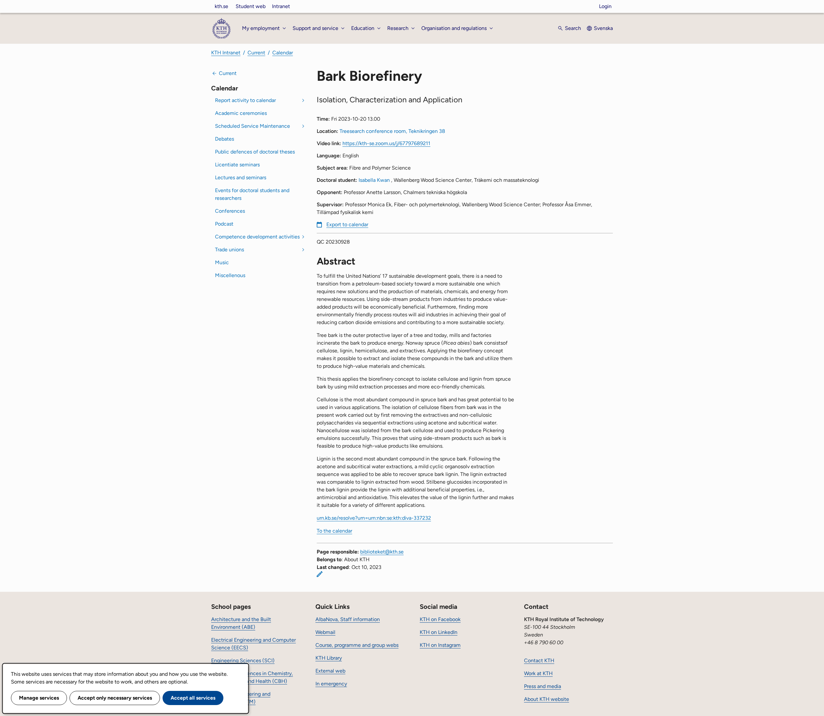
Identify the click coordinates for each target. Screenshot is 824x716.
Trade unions (229, 249)
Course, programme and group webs (356, 645)
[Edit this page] (320, 574)
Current (256, 53)
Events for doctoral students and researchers (252, 194)
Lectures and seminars (240, 177)
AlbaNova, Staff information (347, 619)
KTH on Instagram (440, 645)
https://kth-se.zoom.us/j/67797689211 (386, 143)
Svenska (603, 28)
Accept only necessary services (115, 698)
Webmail (325, 632)
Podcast (224, 224)
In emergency (331, 684)
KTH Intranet (225, 53)
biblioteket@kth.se (382, 552)
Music (222, 262)
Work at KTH (538, 673)
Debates (224, 139)
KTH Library (328, 658)
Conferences (230, 211)
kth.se (221, 6)
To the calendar (334, 531)
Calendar (282, 53)
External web (330, 671)
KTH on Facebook (440, 619)
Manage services (39, 698)
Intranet (281, 6)
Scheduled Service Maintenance (252, 126)
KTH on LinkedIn (438, 632)
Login (605, 6)
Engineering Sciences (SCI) (243, 660)
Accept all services (193, 698)
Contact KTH (539, 660)
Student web (251, 6)
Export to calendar (347, 224)
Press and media (542, 686)
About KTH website (546, 699)
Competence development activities (257, 237)
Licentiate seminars (237, 165)
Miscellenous (230, 275)
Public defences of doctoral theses (255, 152)
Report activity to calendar (245, 100)
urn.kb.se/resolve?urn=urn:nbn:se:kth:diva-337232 (374, 518)
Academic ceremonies (241, 113)
